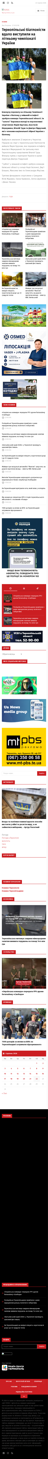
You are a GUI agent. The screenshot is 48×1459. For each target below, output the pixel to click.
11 (11, 1074)
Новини (4, 22)
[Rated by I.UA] (24, 1354)
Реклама (14, 1386)
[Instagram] (8, 3)
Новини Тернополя (10, 888)
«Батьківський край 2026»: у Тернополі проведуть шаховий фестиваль (21, 446)
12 (18, 1074)
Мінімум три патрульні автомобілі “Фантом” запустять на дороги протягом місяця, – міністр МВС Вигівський (23, 468)
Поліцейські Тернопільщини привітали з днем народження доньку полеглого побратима (19, 424)
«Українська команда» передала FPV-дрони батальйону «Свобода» (23, 413)
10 (5, 1074)
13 (24, 1074)
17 (5, 1079)
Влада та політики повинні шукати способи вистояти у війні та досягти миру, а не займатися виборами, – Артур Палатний (22, 824)
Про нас (9, 1381)
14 (30, 1074)
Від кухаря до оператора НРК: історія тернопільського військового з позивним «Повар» (23, 498)
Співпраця (38, 1381)
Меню (42, 11)
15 (37, 1074)
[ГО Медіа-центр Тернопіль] (24, 1366)
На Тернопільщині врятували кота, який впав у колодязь (23, 488)
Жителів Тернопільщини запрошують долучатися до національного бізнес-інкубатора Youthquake (22, 478)
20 (24, 1079)
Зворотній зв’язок (23, 1381)
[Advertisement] (24, 1144)
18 (11, 1079)
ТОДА (11, 197)
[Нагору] (24, 1396)
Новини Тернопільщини (12, 891)
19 (18, 1079)
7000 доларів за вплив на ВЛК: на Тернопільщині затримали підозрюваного (20, 509)
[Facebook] (4, 3)
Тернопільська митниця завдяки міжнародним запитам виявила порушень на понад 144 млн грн (23, 435)
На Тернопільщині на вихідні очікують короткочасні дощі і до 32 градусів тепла (24, 457)
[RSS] (12, 3)
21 (30, 1079)
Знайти (41, 773)
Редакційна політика (24, 1392)
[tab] (10, 588)
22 (37, 1079)
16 (43, 1074)
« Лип (4, 1093)
